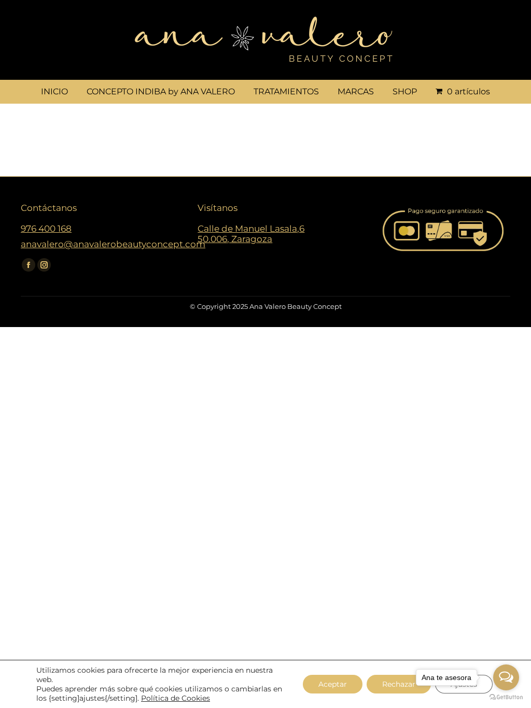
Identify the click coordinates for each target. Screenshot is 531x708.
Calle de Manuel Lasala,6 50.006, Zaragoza (251, 233)
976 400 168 (46, 228)
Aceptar (332, 684)
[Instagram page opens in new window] (44, 265)
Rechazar (398, 684)
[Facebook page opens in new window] (28, 265)
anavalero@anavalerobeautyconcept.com (113, 244)
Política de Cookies (175, 698)
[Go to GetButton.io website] (506, 697)
